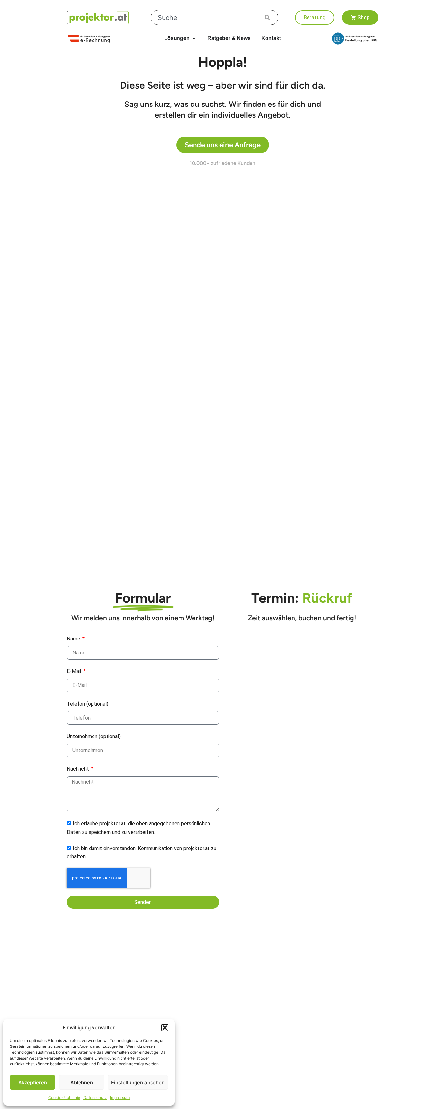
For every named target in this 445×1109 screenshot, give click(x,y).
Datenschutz (95, 1097)
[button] (165, 1027)
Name (74, 639)
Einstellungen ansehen (138, 1082)
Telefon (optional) (87, 704)
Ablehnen (81, 1082)
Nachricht (78, 769)
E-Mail (74, 671)
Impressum (120, 1097)
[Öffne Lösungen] (193, 38)
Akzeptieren (32, 1082)
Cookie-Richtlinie (64, 1097)
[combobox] (214, 17)
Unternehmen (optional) (94, 736)
